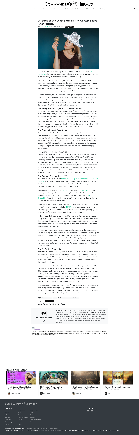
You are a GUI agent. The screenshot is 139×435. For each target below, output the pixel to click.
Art (6, 410)
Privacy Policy (44, 428)
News (36, 9)
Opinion (71, 26)
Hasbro (55, 298)
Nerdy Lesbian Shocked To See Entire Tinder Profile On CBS (19, 388)
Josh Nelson (46, 393)
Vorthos (32, 422)
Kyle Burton (65, 190)
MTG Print (70, 207)
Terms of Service (53, 428)
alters (42, 298)
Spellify (102, 9)
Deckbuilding (8, 422)
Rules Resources (34, 410)
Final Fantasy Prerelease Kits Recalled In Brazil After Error (51, 388)
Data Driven (8, 419)
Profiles (20, 419)
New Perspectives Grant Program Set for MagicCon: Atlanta (85, 388)
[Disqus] (69, 346)
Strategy (32, 417)
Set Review (33, 415)
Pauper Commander (23, 417)
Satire (67, 9)
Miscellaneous (21, 410)
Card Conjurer (86, 190)
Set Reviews (45, 9)
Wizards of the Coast (73, 298)
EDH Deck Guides (77, 9)
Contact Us (36, 428)
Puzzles (20, 422)
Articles (53, 9)
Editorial (7, 424)
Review (20, 424)
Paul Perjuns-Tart (46, 26)
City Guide (7, 417)
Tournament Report (35, 419)
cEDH (61, 9)
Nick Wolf (78, 393)
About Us (29, 428)
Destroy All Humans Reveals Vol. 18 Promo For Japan (117, 388)
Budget (7, 412)
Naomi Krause (15, 393)
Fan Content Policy (45, 430)
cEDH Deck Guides (91, 9)
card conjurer (48, 298)
